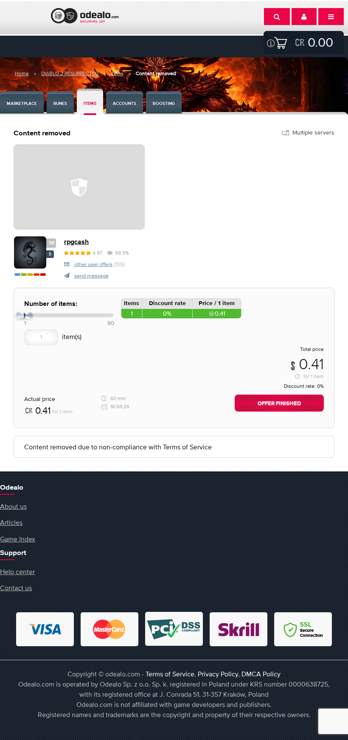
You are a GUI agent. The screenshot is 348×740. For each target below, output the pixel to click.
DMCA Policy (261, 674)
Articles (11, 522)
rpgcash (76, 242)
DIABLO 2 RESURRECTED (69, 73)
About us (13, 506)
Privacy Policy (218, 674)
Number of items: (50, 304)
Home (22, 73)
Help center (17, 571)
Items (117, 73)
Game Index (17, 539)
